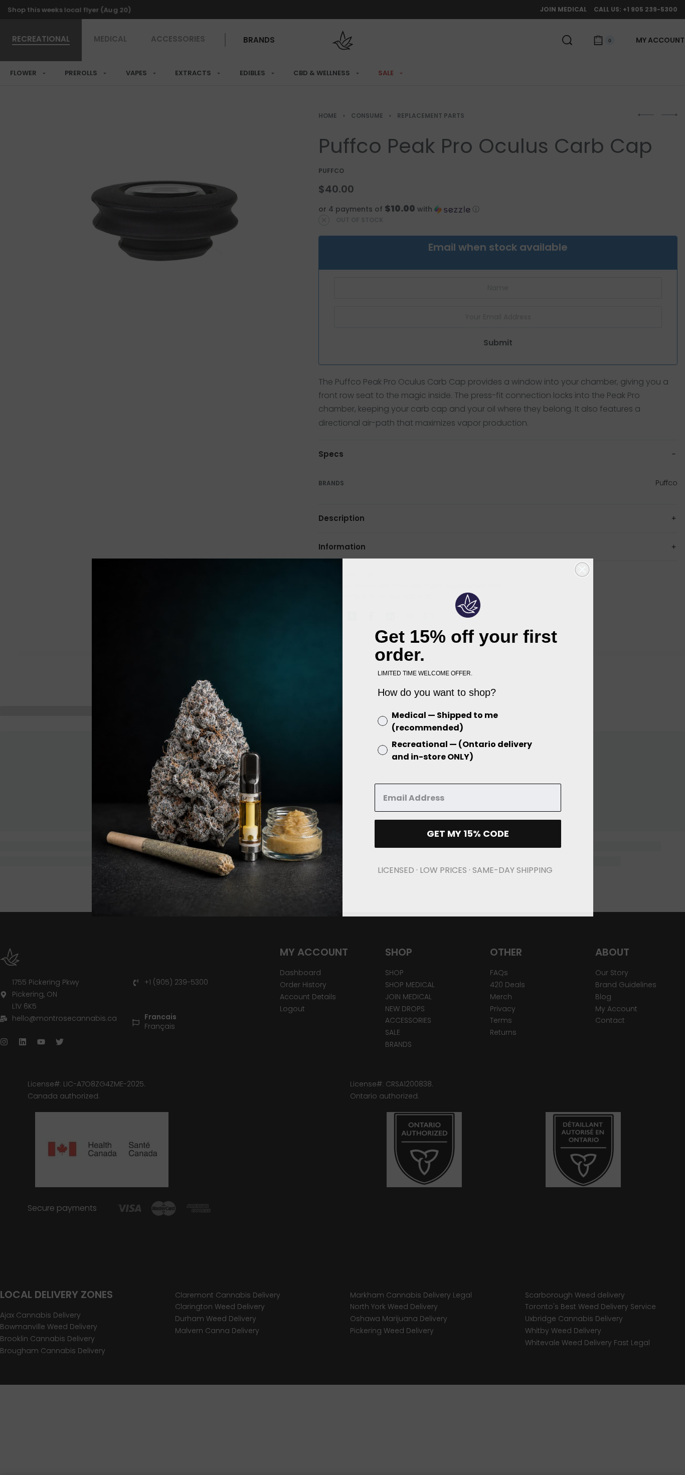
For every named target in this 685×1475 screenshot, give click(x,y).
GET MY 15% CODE (468, 833)
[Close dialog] (582, 570)
